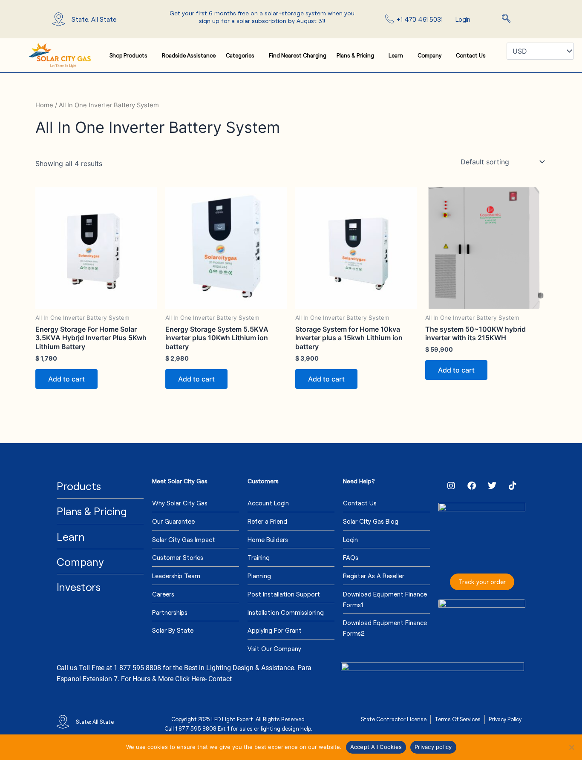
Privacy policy (433, 746)
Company (429, 55)
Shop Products (128, 55)
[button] (506, 19)
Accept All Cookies (376, 746)
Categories (240, 55)
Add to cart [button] (66, 379)
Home (44, 105)
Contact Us (471, 55)
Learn (396, 55)
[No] (571, 747)
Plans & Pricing (355, 55)
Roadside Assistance (189, 55)
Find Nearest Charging (297, 55)
